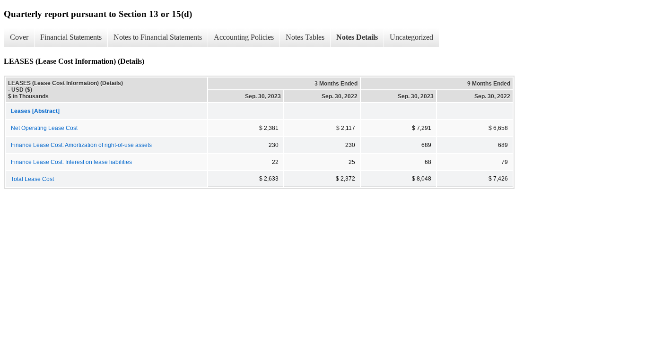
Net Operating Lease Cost (44, 128)
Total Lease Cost (32, 179)
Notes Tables (305, 37)
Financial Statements (71, 37)
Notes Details (357, 37)
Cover (19, 37)
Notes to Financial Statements (157, 37)
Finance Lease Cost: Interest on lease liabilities (71, 162)
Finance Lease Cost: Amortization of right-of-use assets (81, 145)
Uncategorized (411, 37)
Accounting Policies (244, 37)
